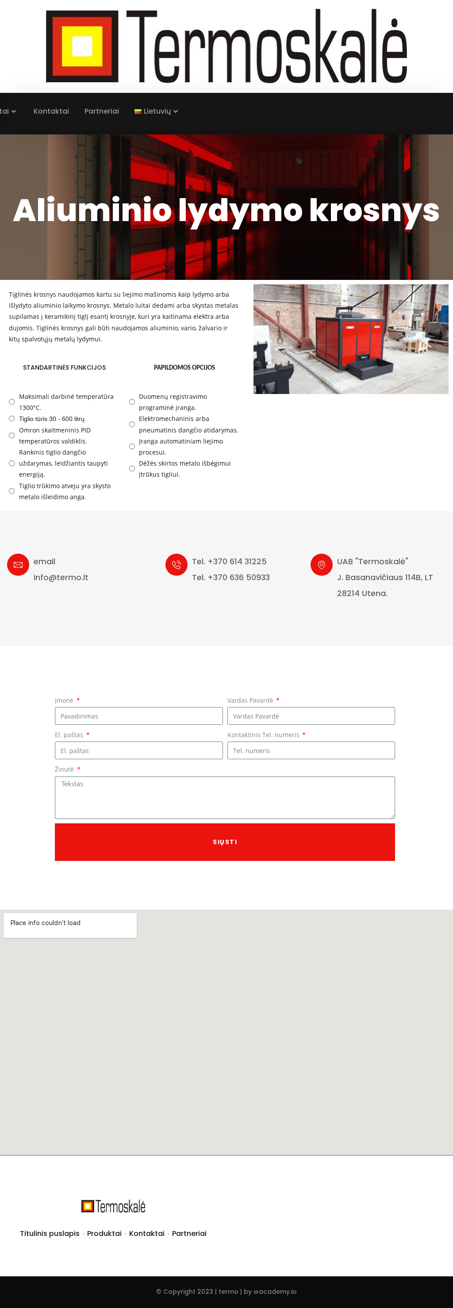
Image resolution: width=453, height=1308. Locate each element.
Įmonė (65, 700)
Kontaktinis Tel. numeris (264, 734)
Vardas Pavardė (251, 700)
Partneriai (101, 111)
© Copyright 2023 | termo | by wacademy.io (226, 1291)
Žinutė (65, 769)
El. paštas (70, 734)
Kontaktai (51, 111)
